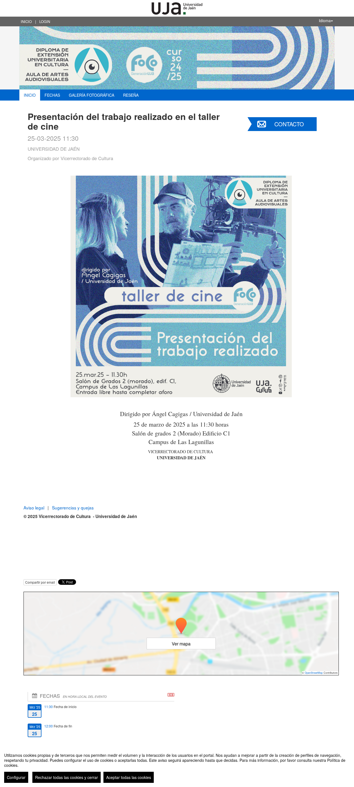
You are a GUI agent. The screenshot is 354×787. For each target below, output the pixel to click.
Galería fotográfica (91, 95)
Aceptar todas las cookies (128, 777)
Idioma (325, 20)
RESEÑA (131, 95)
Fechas (52, 95)
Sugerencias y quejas (73, 507)
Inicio (26, 21)
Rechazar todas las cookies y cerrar (66, 777)
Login (44, 21)
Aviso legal (34, 507)
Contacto (289, 124)
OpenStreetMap (314, 673)
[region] (177, 765)
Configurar (16, 777)
